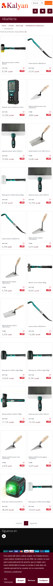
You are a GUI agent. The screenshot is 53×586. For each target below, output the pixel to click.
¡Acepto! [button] (20, 580)
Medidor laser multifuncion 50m (13, 107)
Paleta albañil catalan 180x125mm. (9, 282)
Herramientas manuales (34, 26)
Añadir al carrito (14, 76)
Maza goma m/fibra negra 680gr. (12, 370)
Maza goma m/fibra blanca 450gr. (13, 195)
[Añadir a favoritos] (23, 68)
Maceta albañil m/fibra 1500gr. (12, 414)
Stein (30, 112)
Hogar (11, 26)
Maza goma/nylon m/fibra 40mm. (10, 63)
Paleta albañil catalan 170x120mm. (36, 238)
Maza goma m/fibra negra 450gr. (39, 370)
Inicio (4, 26)
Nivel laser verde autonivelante (12, 502)
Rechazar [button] (31, 580)
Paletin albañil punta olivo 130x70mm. (37, 107)
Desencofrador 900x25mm (37, 326)
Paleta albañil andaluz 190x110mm (9, 326)
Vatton (4, 68)
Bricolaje (19, 26)
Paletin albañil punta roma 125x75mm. (11, 457)
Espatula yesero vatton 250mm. (12, 151)
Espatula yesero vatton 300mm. (39, 195)
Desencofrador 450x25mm (10, 239)
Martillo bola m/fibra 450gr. (38, 282)
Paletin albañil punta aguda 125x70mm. (38, 457)
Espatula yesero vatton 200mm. (39, 414)
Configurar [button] (43, 580)
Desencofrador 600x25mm (37, 63)
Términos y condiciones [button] (13, 572)
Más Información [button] (8, 580)
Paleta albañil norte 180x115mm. (40, 151)
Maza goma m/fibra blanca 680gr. (40, 502)
